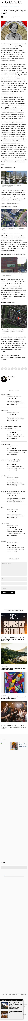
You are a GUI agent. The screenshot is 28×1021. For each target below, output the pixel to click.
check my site (4, 410)
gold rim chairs (5, 523)
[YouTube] (4, 862)
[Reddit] (22, 368)
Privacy (3, 998)
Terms (11, 998)
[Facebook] (2, 368)
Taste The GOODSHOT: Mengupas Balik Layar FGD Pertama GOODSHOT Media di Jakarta (13, 727)
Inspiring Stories (13, 6)
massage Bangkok (5, 394)
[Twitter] (9, 368)
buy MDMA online (6, 444)
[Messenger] (5, 368)
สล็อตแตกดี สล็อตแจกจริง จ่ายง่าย (10, 460)
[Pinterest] (12, 368)
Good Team (11, 377)
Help (7, 998)
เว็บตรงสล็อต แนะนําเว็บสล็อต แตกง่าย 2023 (13, 491)
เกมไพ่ (2, 507)
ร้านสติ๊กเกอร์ (4, 476)
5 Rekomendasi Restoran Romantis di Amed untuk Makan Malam (13, 668)
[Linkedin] (15, 368)
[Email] (25, 368)
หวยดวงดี (3, 541)
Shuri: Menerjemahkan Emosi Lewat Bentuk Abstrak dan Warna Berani (13, 697)
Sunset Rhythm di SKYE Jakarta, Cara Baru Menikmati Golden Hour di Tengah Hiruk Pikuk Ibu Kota (13, 639)
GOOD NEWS (4, 6)
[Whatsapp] (19, 368)
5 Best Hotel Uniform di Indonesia (15, 1012)
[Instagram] (2, 862)
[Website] (9, 379)
